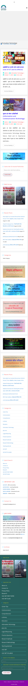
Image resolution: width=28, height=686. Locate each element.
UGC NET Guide (6, 474)
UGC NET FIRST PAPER (8, 472)
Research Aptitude (7, 439)
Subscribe (7, 174)
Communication (6, 415)
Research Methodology (8, 443)
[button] (4, 156)
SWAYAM (5, 493)
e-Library (5, 421)
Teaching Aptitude (7, 446)
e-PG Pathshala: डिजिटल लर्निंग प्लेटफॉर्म (10, 244)
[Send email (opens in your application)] (14, 2)
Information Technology (10, 44)
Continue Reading (9, 91)
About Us (5, 463)
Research (5, 470)
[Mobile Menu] (26, 8)
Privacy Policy (6, 467)
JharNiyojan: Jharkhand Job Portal (10, 236)
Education (5, 424)
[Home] (1, 44)
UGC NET (5, 449)
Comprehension (6, 418)
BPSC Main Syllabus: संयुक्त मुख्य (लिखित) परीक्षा (12, 239)
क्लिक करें (22, 534)
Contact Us (5, 465)
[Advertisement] (14, 26)
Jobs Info (5, 430)
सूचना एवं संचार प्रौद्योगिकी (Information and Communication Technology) (14, 116)
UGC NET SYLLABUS (7, 452)
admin (6, 73)
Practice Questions (7, 436)
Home (5, 681)
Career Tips (5, 412)
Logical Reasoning (7, 433)
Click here (6, 672)
